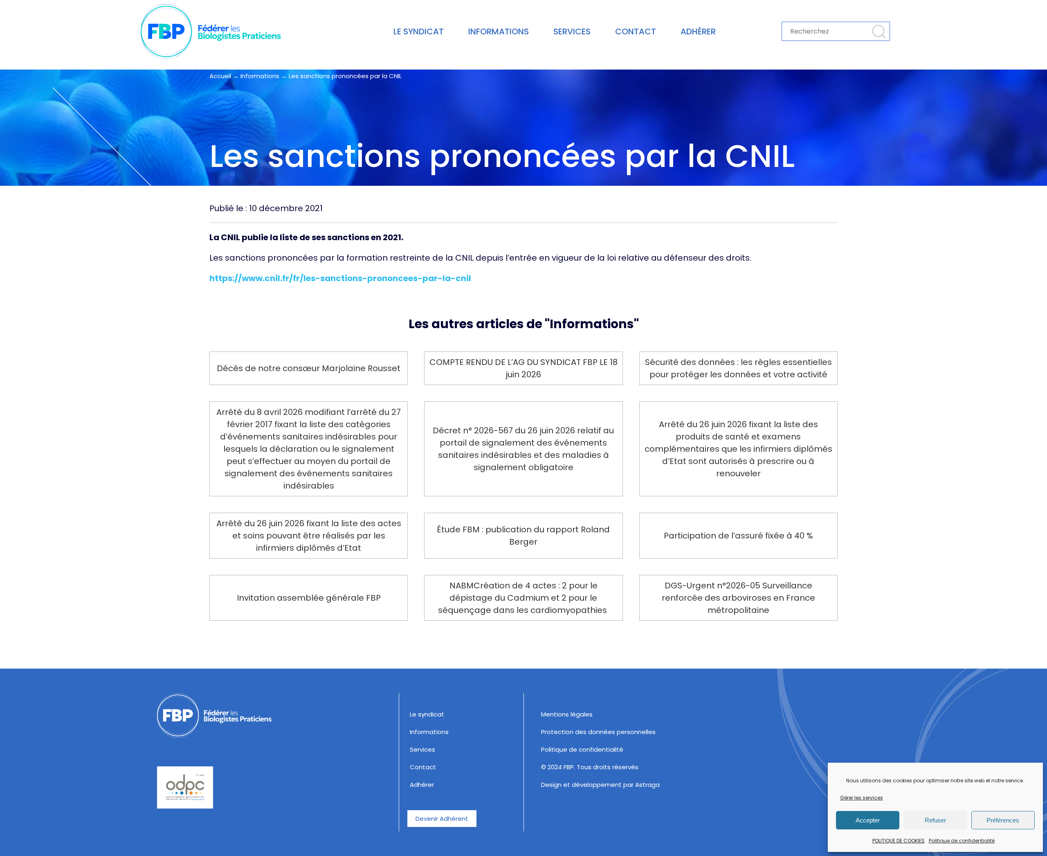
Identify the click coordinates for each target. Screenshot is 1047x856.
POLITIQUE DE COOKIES (898, 840)
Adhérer (698, 31)
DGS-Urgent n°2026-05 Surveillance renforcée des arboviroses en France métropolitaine (738, 598)
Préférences (1002, 820)
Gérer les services (861, 797)
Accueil (220, 76)
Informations (498, 31)
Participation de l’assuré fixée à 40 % (738, 535)
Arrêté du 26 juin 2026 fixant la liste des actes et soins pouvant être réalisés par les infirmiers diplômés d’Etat (308, 536)
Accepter (868, 820)
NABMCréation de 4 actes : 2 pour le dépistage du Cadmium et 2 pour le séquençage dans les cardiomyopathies (523, 598)
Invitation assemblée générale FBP (309, 598)
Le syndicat (418, 31)
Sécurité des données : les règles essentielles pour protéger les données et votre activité (738, 368)
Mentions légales (567, 714)
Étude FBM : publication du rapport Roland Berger (523, 535)
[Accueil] (274, 715)
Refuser (935, 820)
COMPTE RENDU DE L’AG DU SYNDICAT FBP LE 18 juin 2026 (523, 368)
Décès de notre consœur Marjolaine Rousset (308, 368)
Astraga (647, 784)
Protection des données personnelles (598, 732)
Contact (635, 31)
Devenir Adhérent (442, 818)
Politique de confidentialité (962, 840)
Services (572, 31)
